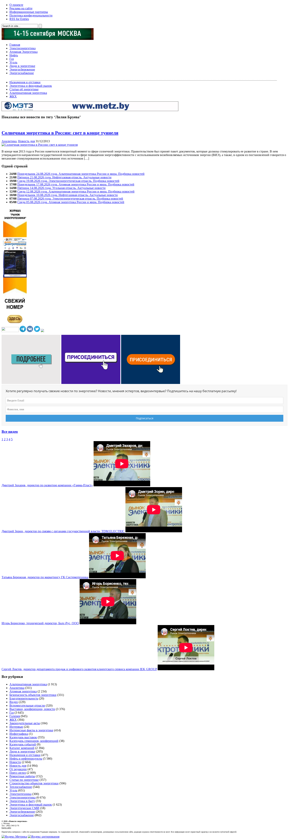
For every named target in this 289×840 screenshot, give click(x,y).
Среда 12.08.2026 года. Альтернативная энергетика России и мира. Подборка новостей (75, 191)
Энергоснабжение (21, 73)
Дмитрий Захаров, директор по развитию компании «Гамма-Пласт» (47, 485)
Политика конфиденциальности (30, 15)
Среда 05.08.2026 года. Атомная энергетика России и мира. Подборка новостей (70, 202)
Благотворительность (23, 698)
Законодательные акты (24, 723)
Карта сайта (6, 828)
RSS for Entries (19, 19)
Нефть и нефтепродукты (25, 758)
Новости (15, 762)
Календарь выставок (23, 737)
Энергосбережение (22, 69)
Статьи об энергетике (24, 89)
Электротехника (20, 794)
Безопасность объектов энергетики (32, 695)
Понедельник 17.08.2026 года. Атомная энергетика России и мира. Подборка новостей (75, 184)
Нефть (13, 55)
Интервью (16, 726)
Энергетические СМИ (24, 808)
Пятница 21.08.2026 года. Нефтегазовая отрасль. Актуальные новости (64, 177)
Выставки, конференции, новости (32, 709)
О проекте (16, 4)
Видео (13, 702)
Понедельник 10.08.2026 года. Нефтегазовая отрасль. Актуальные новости (67, 195)
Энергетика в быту (22, 801)
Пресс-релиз (17, 772)
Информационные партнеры (28, 12)
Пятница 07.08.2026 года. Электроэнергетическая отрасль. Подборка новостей (70, 198)
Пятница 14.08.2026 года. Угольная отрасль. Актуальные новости (61, 188)
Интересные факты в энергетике (31, 730)
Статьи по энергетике (24, 779)
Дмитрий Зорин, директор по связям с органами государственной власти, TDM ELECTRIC (63, 531)
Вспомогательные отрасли (27, 705)
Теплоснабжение (20, 787)
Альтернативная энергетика (28, 93)
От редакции (18, 769)
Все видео (10, 432)
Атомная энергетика (23, 691)
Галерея (14, 716)
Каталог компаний (21, 748)
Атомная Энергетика (23, 51)
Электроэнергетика (22, 48)
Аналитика (9, 141)
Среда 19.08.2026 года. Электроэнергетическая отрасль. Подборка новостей (68, 181)
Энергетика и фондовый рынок (30, 85)
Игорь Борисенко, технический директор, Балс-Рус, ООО (40, 623)
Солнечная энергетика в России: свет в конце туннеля (60, 132)
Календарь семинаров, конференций (33, 741)
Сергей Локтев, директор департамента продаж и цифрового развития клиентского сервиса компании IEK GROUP (79, 669)
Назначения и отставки (24, 82)
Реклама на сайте (20, 8)
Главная (14, 44)
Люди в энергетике (22, 66)
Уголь (13, 62)
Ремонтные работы (22, 776)
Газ (11, 59)
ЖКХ (13, 96)
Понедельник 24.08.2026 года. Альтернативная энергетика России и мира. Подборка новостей (80, 173)
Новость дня (26, 141)
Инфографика (18, 733)
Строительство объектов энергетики (34, 783)
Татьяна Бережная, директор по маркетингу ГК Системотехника (45, 577)
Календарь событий (22, 744)
